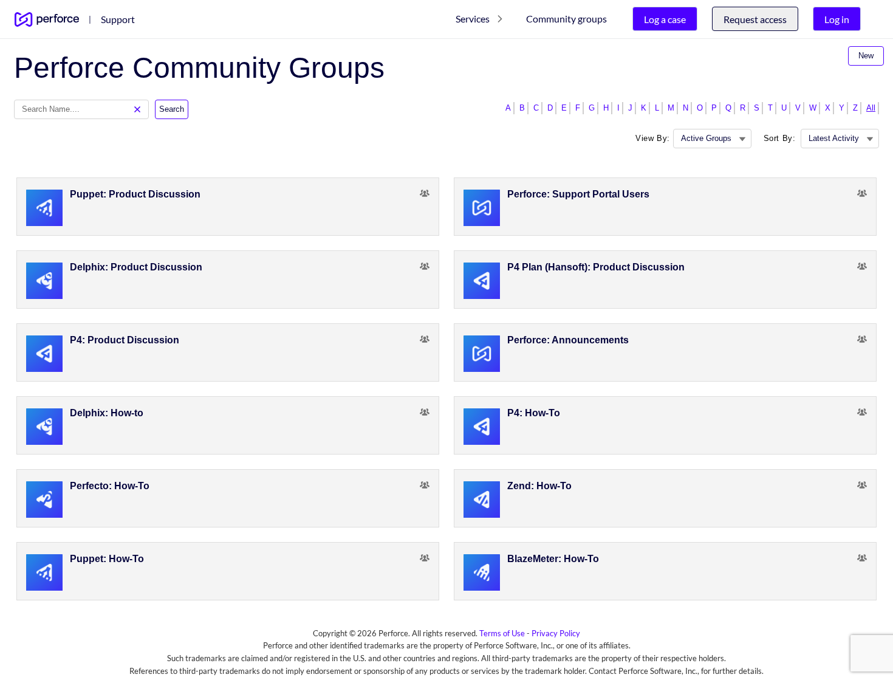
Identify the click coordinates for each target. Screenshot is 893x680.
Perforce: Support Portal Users (578, 194)
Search (171, 109)
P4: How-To (533, 413)
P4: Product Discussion (124, 340)
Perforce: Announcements (568, 340)
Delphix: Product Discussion (136, 267)
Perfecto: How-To (109, 486)
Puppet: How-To (107, 559)
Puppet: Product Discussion (135, 194)
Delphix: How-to (106, 413)
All (870, 107)
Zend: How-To (539, 486)
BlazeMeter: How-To (553, 559)
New (866, 55)
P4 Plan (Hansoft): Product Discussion (596, 267)
